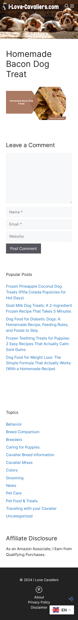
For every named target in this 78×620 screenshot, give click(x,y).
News (11, 485)
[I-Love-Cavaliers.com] (30, 6)
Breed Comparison (22, 431)
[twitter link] (39, 589)
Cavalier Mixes (19, 462)
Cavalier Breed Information (30, 454)
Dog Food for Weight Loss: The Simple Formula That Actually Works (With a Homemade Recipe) (38, 363)
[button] (66, 6)
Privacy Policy (39, 602)
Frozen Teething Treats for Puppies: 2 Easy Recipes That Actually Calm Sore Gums (38, 344)
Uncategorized (19, 516)
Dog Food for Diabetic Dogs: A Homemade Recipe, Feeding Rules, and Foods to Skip (37, 325)
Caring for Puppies (23, 447)
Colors (12, 470)
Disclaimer (39, 607)
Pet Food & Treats (22, 500)
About (39, 597)
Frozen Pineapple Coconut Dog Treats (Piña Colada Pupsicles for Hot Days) (36, 292)
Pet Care (14, 493)
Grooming (15, 477)
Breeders (14, 439)
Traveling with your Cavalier (31, 508)
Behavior (14, 424)
